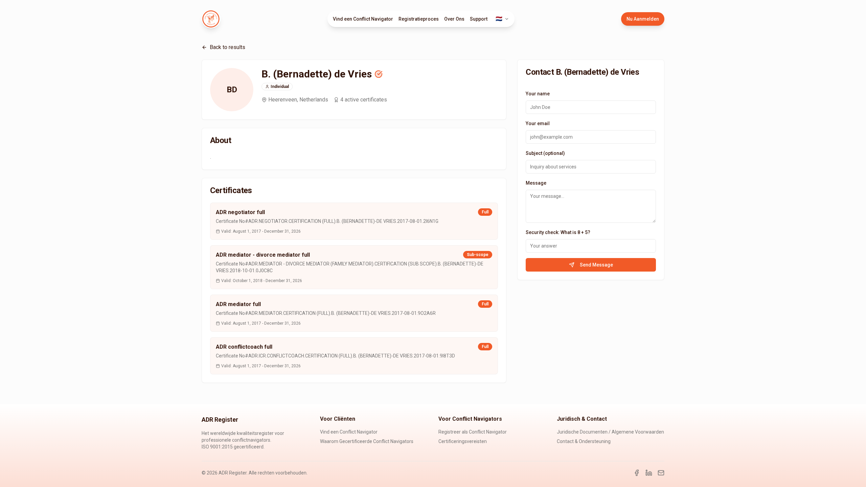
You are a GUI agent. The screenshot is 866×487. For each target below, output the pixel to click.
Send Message (596, 265)
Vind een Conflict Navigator (363, 19)
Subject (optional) (545, 153)
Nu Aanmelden (642, 19)
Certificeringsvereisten (462, 441)
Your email (538, 123)
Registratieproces (418, 19)
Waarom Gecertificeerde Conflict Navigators (366, 441)
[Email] (661, 472)
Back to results (227, 47)
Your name (538, 93)
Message (536, 183)
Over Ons (454, 19)
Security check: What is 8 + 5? (558, 232)
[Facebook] (636, 472)
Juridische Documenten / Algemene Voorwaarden (610, 432)
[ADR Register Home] (211, 18)
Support (478, 19)
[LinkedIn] (648, 472)
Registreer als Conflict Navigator (472, 432)
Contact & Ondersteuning (584, 441)
